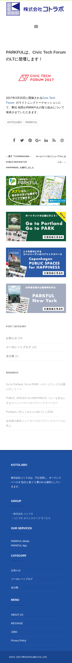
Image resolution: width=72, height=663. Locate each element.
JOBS (14, 632)
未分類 (10, 356)
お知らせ (11, 338)
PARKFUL (31, 122)
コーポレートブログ (18, 347)
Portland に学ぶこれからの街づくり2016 (29, 411)
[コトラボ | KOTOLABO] (36, 9)
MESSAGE (17, 623)
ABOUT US (17, 614)
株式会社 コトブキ (23, 513)
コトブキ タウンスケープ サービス (32, 518)
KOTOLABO (14, 122)
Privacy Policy (18, 640)
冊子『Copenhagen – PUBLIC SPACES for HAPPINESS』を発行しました (20, 162)
